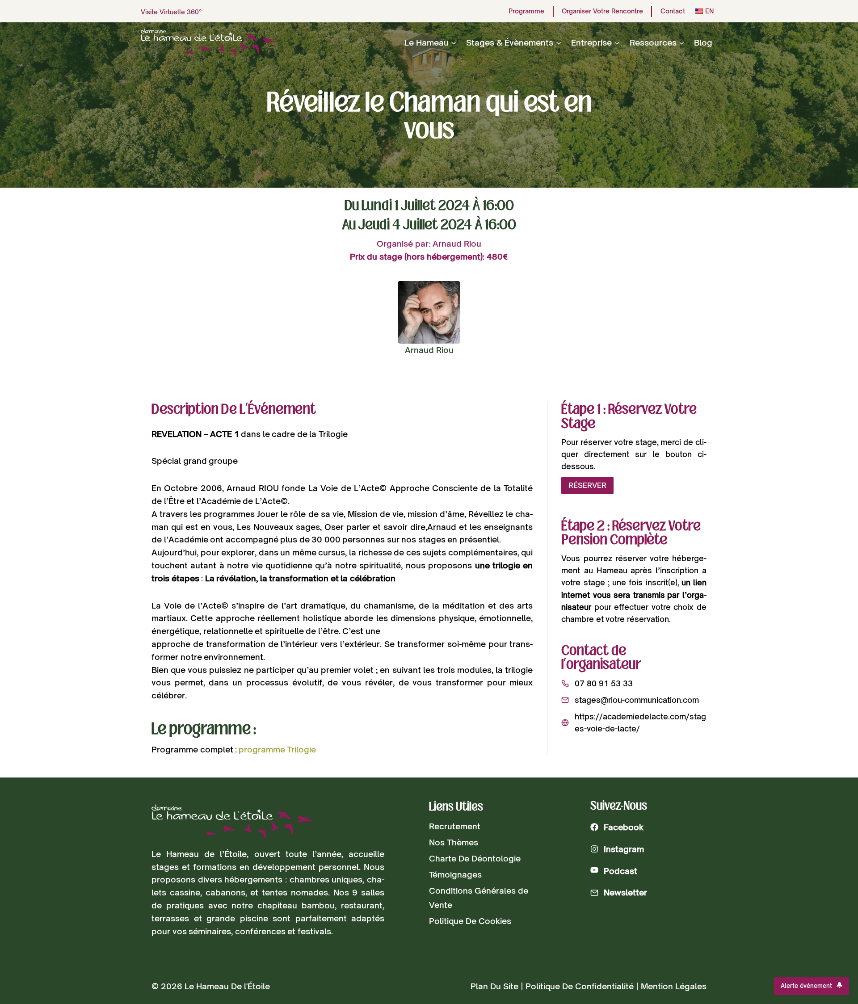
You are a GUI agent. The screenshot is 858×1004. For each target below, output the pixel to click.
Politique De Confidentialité (580, 986)
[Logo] (231, 821)
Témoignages (455, 874)
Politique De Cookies (470, 921)
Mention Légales (674, 986)
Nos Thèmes (453, 842)
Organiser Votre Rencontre (602, 11)
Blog (703, 42)
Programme (526, 11)
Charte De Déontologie (475, 858)
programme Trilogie (277, 749)
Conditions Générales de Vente (478, 898)
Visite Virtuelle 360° (171, 12)
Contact (672, 11)
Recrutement (454, 826)
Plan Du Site (494, 986)
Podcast (620, 871)
